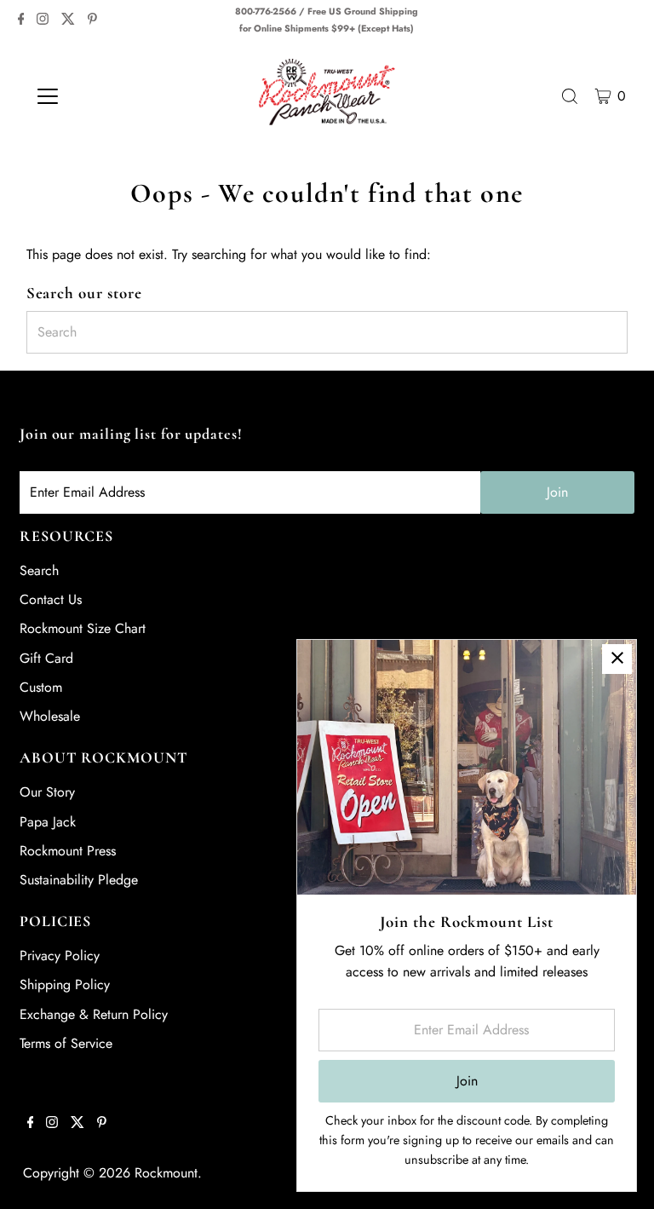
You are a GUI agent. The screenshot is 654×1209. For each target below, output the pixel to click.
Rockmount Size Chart (83, 628)
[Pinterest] (92, 20)
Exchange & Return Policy (94, 1014)
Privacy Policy (60, 955)
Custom (41, 687)
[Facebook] (21, 20)
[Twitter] (68, 20)
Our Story (47, 792)
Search (39, 570)
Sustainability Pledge (79, 879)
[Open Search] (569, 96)
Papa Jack (48, 822)
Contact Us (51, 599)
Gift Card (46, 658)
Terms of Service (66, 1043)
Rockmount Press (68, 851)
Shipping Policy (65, 984)
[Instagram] (42, 20)
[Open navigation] (97, 96)
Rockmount (166, 1173)
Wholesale (50, 716)
